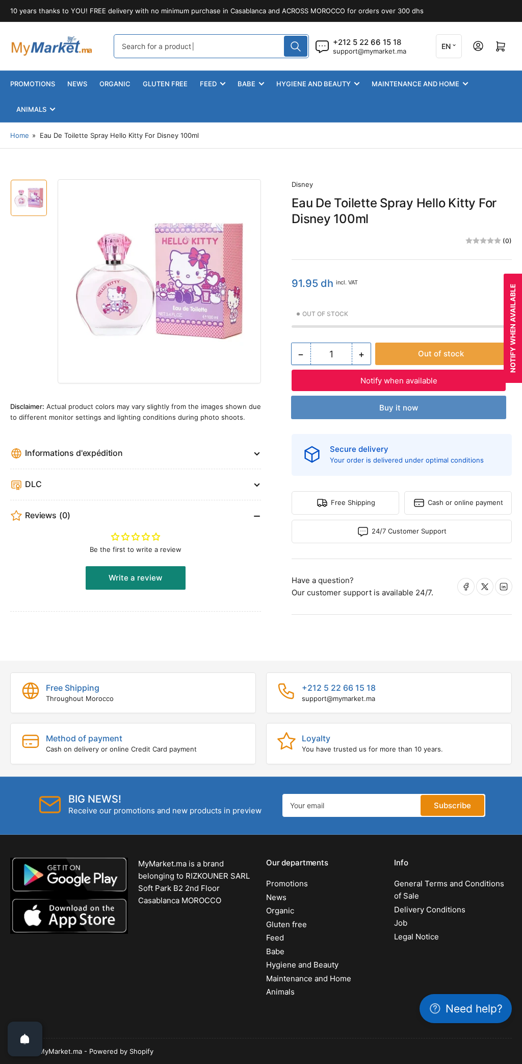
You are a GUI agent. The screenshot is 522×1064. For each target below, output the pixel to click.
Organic (114, 84)
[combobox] (211, 46)
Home (19, 135)
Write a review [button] (135, 578)
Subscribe (452, 805)
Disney (302, 184)
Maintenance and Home (415, 84)
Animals (31, 109)
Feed (208, 84)
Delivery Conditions (429, 909)
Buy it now (398, 408)
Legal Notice (416, 936)
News (77, 84)
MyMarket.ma (60, 1051)
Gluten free (165, 84)
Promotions (32, 84)
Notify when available (398, 380)
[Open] (25, 1039)
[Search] (295, 46)
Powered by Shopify (121, 1051)
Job (400, 923)
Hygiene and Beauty (313, 84)
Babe (246, 84)
